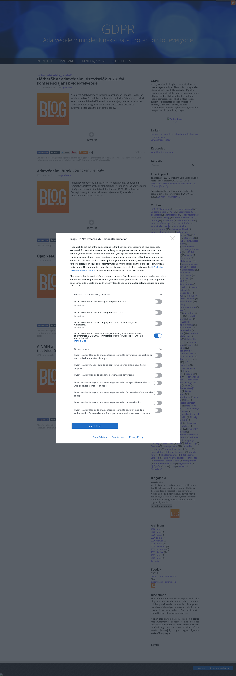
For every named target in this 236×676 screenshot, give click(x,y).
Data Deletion (100, 437)
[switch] (158, 301)
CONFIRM (95, 426)
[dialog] (118, 338)
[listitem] (118, 294)
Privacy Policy (136, 437)
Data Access (118, 437)
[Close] (173, 239)
